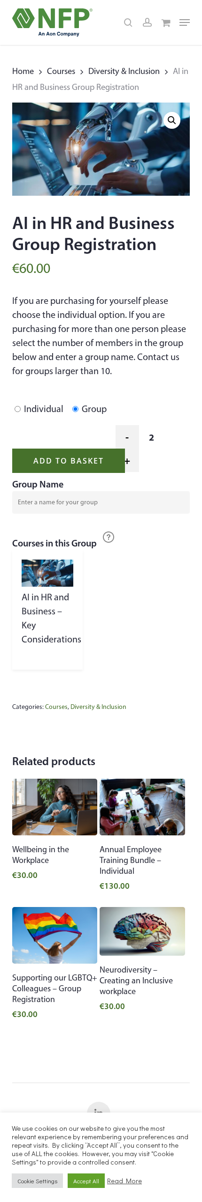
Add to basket (68, 461)
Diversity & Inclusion (124, 71)
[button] (184, 22)
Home (23, 71)
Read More (124, 1181)
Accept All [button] (86, 1181)
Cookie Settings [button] (37, 1181)
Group (94, 408)
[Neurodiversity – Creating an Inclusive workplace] (142, 931)
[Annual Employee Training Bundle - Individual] (142, 807)
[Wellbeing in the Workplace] (55, 807)
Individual (43, 408)
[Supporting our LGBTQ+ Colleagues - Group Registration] (55, 935)
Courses (61, 71)
